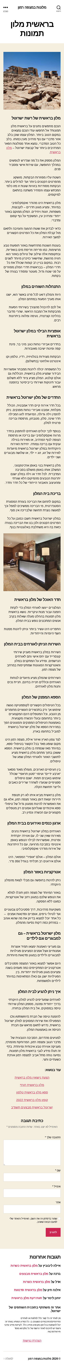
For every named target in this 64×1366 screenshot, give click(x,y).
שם (58, 1170)
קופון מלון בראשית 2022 (32, 1100)
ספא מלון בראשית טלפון (32, 1092)
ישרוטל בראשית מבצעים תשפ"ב (32, 1107)
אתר (58, 1202)
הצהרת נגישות (32, 1340)
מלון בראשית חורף (32, 1085)
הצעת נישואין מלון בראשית (32, 1077)
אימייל (56, 1186)
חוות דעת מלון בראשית (26, 1298)
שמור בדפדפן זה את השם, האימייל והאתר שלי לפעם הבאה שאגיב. (33, 1220)
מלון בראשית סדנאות (28, 1290)
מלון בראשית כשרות (24, 1265)
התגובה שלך (53, 1137)
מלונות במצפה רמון (32, 7)
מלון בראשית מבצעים (33, 1273)
